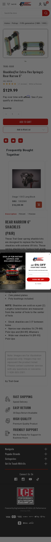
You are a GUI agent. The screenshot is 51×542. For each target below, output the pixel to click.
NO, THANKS (38, 283)
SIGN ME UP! (38, 280)
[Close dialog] (49, 254)
